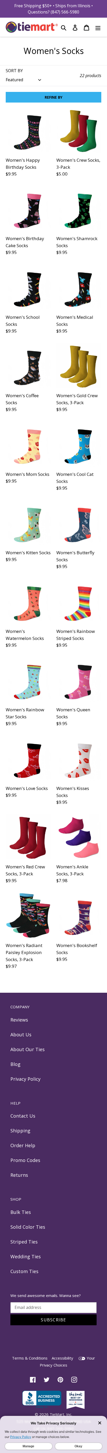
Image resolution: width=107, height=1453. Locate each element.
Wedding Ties (25, 1256)
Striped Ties (24, 1242)
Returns (19, 1175)
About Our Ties (27, 1049)
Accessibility (62, 1358)
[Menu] (98, 27)
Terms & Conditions (30, 1358)
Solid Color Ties (27, 1227)
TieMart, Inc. (61, 1414)
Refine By (53, 97)
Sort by (14, 70)
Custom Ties (24, 1271)
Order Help (22, 1145)
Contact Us (22, 1116)
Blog (15, 1064)
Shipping (20, 1130)
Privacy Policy (25, 1079)
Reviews (19, 1020)
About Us (20, 1034)
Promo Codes (25, 1160)
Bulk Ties (20, 1212)
